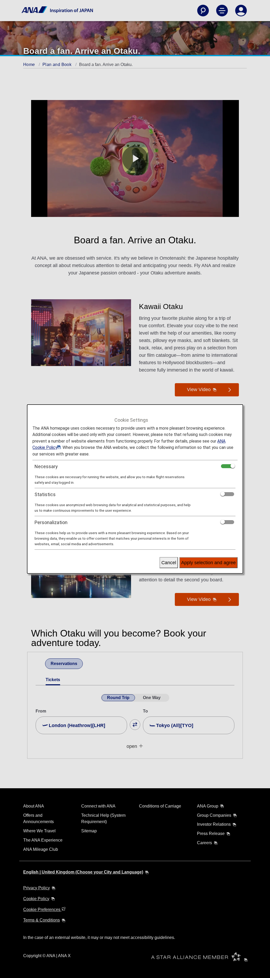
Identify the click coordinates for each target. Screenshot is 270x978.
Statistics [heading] (45, 494)
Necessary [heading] (46, 466)
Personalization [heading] (51, 522)
